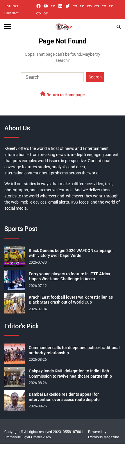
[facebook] (38, 5)
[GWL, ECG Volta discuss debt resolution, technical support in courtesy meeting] (74, 5)
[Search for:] (51, 78)
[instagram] (53, 5)
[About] (45, 13)
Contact (11, 13)
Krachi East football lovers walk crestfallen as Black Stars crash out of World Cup (71, 300)
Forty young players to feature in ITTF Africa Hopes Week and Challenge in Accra (69, 276)
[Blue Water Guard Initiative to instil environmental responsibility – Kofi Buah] (111, 5)
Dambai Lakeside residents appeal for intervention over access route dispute (64, 397)
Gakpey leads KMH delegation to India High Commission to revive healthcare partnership (70, 374)
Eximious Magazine (103, 437)
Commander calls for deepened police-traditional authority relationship (74, 350)
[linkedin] (60, 5)
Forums (11, 6)
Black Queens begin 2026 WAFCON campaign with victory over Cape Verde (70, 253)
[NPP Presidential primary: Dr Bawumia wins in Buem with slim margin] (38, 13)
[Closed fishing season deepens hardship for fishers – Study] (82, 5)
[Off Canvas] (7, 26)
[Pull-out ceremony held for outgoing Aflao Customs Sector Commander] (96, 5)
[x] (67, 5)
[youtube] (45, 5)
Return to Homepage (65, 94)
